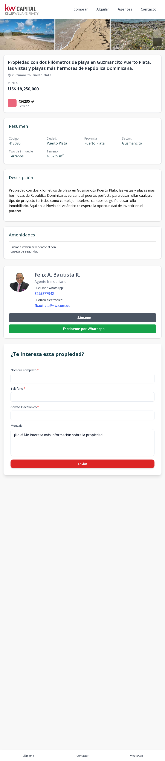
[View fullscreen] (157, 42)
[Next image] (157, 34)
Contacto (148, 9)
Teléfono (18, 389)
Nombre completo (25, 370)
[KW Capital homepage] (21, 9)
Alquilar (102, 9)
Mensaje (17, 425)
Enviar (82, 464)
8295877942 (44, 293)
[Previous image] (7, 34)
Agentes (125, 9)
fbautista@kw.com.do (52, 305)
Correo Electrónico (25, 407)
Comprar (80, 9)
